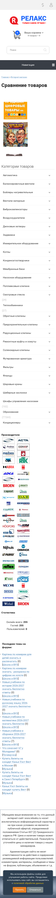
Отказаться (35, 889)
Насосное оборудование (17, 277)
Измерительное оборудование (20, 243)
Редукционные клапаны (17, 333)
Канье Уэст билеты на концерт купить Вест (15, 788)
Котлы (6, 251)
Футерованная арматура (17, 358)
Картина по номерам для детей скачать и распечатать (16, 658)
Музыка (7, 768)
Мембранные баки (14, 269)
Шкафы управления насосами (20, 401)
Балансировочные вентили (18, 183)
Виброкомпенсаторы (15, 209)
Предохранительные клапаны (20, 324)
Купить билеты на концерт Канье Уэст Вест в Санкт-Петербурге (16, 776)
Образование (10, 411)
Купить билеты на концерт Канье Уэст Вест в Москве (16, 762)
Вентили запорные (14, 200)
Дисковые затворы (14, 226)
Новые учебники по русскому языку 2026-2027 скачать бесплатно (16, 703)
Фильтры (8, 367)
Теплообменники (13, 305)
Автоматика (10, 175)
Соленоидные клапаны (16, 350)
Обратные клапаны (14, 315)
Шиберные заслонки (15, 392)
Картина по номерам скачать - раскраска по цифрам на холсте (15, 672)
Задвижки (9, 234)
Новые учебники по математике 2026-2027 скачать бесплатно (15, 720)
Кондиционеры (11, 422)
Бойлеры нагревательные (18, 192)
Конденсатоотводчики (16, 260)
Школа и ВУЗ (10, 664)
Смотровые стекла (14, 294)
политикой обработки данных (29, 883)
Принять (19, 889)
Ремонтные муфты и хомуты (19, 341)
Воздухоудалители (14, 217)
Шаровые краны (12, 384)
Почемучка (9, 754)
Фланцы (7, 375)
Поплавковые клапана (16, 286)
